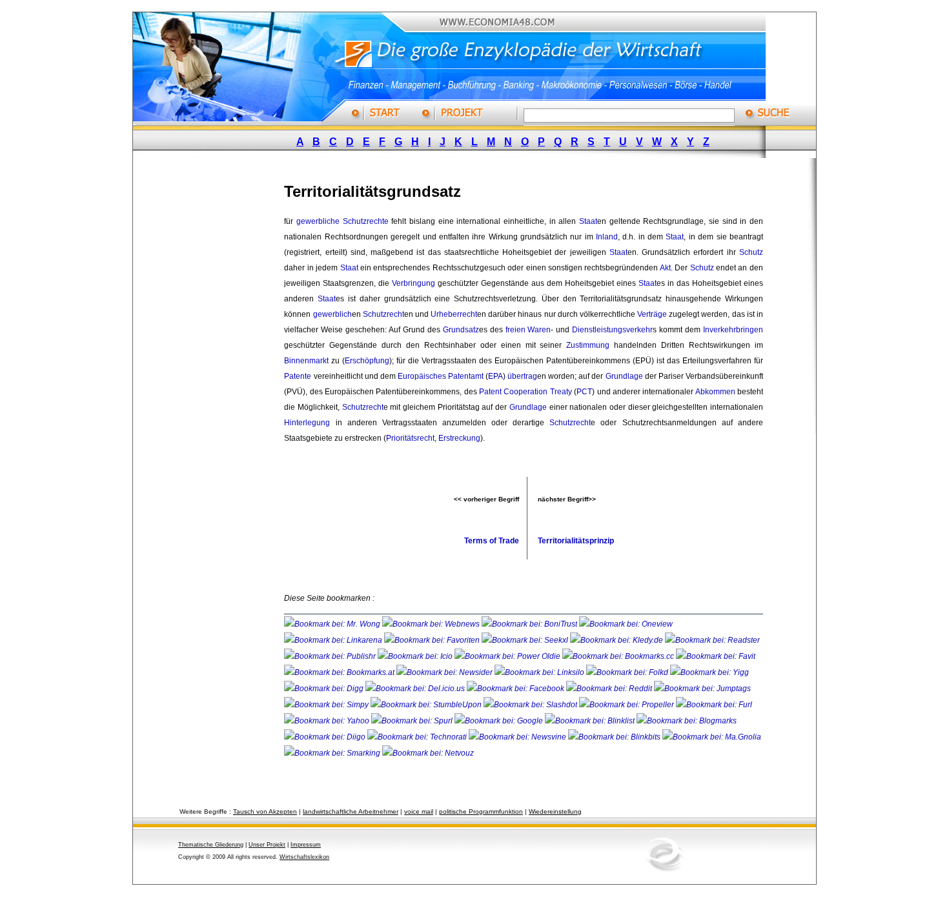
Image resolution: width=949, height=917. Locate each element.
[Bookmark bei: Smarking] (333, 753)
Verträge (652, 314)
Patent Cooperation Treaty (525, 391)
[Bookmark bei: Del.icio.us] (416, 688)
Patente (297, 376)
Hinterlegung (307, 422)
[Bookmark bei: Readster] (712, 640)
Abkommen (715, 391)
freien (515, 329)
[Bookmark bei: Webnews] (432, 624)
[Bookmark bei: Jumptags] (702, 688)
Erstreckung (459, 438)
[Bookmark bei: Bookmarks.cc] (619, 656)
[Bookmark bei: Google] (499, 720)
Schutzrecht (383, 314)
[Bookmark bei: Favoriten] (433, 640)
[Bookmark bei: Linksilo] (539, 672)
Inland (607, 236)
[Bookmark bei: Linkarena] (334, 640)
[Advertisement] (219, 363)
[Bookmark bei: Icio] (416, 656)
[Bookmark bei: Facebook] (516, 688)
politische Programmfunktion (481, 811)
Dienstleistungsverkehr (612, 329)
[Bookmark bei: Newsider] (445, 672)
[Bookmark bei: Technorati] (418, 736)
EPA (495, 376)
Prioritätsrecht (410, 438)
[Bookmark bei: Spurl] (412, 720)
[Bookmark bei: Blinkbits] (615, 736)
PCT (584, 391)
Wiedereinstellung (555, 811)
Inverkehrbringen (733, 329)
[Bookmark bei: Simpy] (327, 704)
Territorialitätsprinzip (576, 540)
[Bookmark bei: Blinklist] (591, 720)
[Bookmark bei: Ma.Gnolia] (711, 736)
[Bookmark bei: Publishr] (331, 656)
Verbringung (413, 283)
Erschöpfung (367, 360)
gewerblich (332, 314)
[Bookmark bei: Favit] (715, 656)
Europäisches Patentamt (441, 376)
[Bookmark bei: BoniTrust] (530, 624)
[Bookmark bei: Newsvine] (518, 736)
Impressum (306, 844)
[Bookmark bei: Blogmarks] (687, 720)
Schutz (751, 252)
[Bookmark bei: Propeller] (627, 704)
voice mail (418, 811)
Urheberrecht (454, 314)
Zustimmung (587, 345)
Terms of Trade (491, 540)
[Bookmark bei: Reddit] (610, 688)
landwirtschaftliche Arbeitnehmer (350, 811)
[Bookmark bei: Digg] (324, 688)
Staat (588, 221)
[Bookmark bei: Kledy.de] (617, 640)
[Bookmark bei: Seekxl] (526, 640)
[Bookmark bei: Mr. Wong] (333, 624)
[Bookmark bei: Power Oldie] (508, 656)
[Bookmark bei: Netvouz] (428, 753)
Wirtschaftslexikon (304, 857)
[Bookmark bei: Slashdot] (531, 704)
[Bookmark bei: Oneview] (626, 624)
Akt (665, 267)
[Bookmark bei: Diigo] (325, 736)
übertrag (522, 376)
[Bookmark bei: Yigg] (709, 672)
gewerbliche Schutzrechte (342, 221)
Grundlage (624, 376)
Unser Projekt (267, 844)
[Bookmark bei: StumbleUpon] (427, 704)
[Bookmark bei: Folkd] (628, 672)
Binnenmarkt (306, 360)
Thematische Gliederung (210, 844)
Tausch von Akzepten (265, 811)
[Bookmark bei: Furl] (714, 704)
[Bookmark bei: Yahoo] (327, 720)
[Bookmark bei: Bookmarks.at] (340, 672)
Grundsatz (461, 329)
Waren (539, 329)
